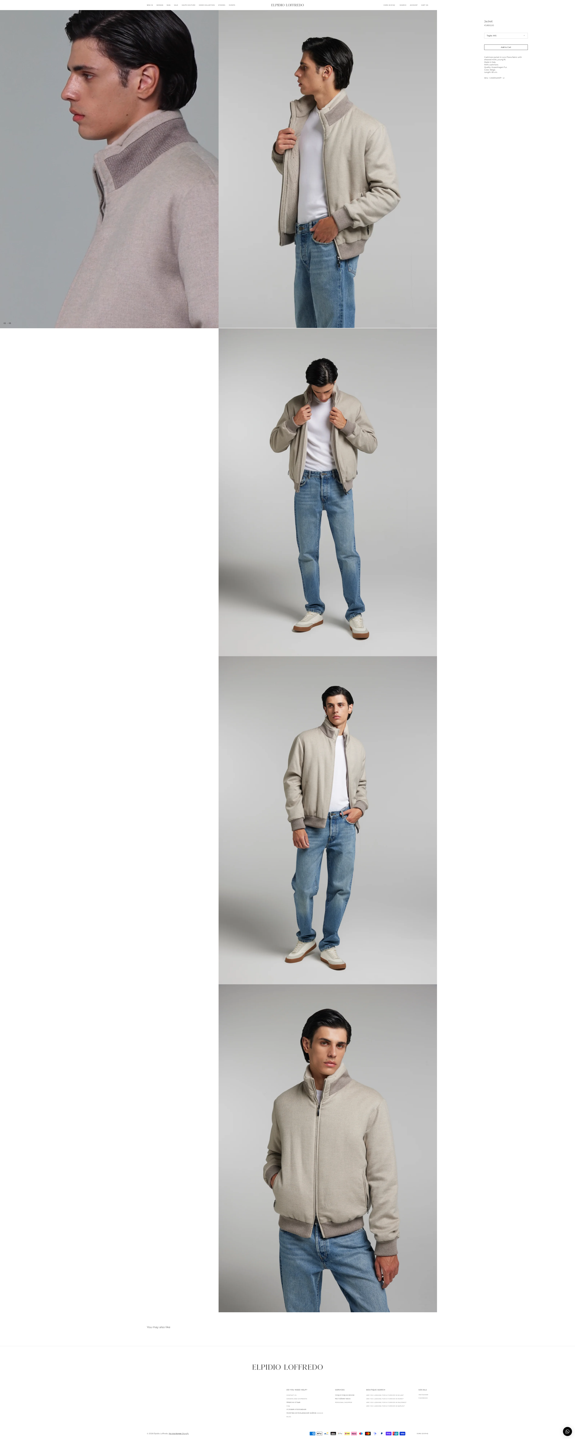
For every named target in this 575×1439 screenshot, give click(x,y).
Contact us (292, 1395)
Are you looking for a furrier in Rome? (384, 1399)
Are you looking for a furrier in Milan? (385, 1395)
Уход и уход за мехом (344, 1395)
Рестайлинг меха (343, 1399)
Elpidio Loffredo (161, 1433)
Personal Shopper (343, 1402)
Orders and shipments (297, 1399)
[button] (389, 5)
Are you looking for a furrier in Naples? (385, 1406)
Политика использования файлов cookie (305, 1413)
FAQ (288, 1406)
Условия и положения (296, 1409)
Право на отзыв (293, 1402)
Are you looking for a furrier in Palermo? (386, 1402)
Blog (289, 1416)
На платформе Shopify (179, 1433)
